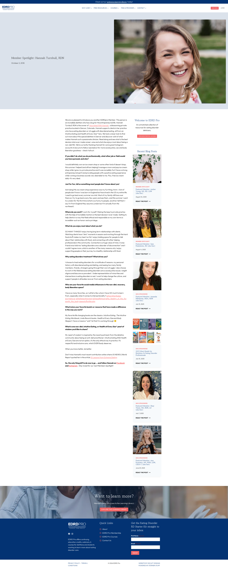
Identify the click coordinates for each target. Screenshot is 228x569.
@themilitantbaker (114, 296)
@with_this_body (72, 301)
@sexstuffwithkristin (87, 301)
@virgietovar (70, 298)
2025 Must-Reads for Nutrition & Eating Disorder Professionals (146, 353)
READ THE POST (142, 201)
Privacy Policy (74, 563)
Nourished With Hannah (99, 125)
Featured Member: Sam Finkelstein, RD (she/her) (145, 245)
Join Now (215, 8)
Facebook (120, 363)
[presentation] (147, 168)
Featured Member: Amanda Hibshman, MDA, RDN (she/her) (146, 298)
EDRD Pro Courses (109, 536)
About (104, 529)
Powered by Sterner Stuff (149, 565)
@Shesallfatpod (99, 298)
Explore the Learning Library (114, 509)
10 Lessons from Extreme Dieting (103, 357)
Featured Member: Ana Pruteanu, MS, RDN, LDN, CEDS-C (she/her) (146, 462)
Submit (135, 553)
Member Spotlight (143, 187)
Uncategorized (142, 294)
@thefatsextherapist (84, 298)
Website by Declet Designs (149, 563)
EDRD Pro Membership (111, 533)
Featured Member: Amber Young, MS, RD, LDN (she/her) (146, 191)
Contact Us (106, 540)
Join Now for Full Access (147, 136)
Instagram (73, 366)
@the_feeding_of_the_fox (115, 298)
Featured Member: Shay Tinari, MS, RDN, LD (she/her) (145, 408)
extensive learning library (117, 2)
